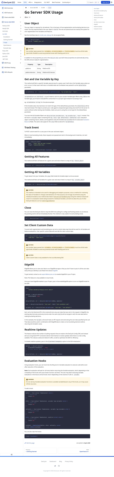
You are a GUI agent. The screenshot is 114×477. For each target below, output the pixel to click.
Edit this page (30, 443)
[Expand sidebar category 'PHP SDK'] (20, 31)
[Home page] (26, 8)
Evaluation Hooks (98, 29)
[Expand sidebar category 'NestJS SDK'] (20, 28)
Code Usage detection (48, 201)
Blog (60, 461)
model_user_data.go (46, 35)
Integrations (38, 2)
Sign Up (105, 2)
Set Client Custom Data (99, 22)
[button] (11, 17)
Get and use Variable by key (62, 197)
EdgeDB (55, 270)
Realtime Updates (98, 26)
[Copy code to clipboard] (88, 39)
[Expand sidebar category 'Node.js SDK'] (20, 25)
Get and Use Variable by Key (100, 10)
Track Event (96, 13)
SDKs (25, 2)
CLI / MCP (47, 2)
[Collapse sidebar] (11, 454)
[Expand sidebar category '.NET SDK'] (20, 59)
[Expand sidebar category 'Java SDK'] (20, 56)
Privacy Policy (69, 461)
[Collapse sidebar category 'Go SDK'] (20, 34)
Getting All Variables (98, 17)
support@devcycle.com (48, 274)
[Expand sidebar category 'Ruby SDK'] (20, 51)
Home (19, 2)
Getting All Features (98, 15)
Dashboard (53, 461)
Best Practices (56, 2)
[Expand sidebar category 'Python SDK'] (20, 53)
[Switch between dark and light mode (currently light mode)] (111, 2)
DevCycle (43, 461)
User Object (96, 8)
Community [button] (65, 2)
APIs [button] (30, 2)
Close (95, 20)
